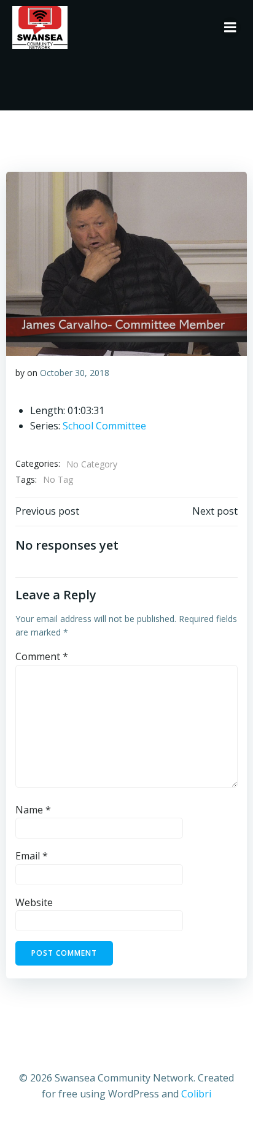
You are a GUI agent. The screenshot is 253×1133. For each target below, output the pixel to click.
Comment (41, 656)
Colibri (196, 1093)
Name (33, 809)
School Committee (104, 425)
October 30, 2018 (74, 372)
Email (31, 855)
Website (34, 902)
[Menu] (230, 27)
